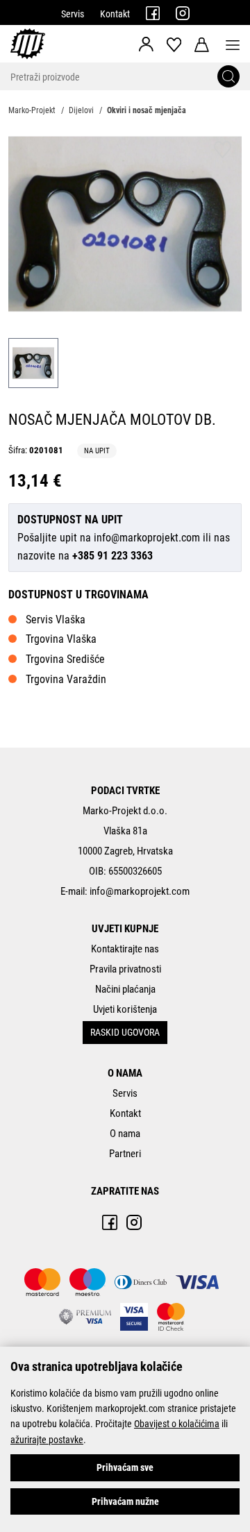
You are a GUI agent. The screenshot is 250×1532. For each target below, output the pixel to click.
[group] (125, 224)
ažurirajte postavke (46, 1439)
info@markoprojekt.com (147, 537)
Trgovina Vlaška (61, 639)
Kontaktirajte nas (125, 949)
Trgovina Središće (65, 659)
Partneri (125, 1153)
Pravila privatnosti (125, 969)
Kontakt (115, 13)
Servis (72, 13)
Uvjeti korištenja (125, 1009)
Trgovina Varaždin (66, 679)
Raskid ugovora (125, 1032)
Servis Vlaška (55, 619)
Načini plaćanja (125, 989)
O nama (125, 1133)
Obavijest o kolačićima (176, 1423)
